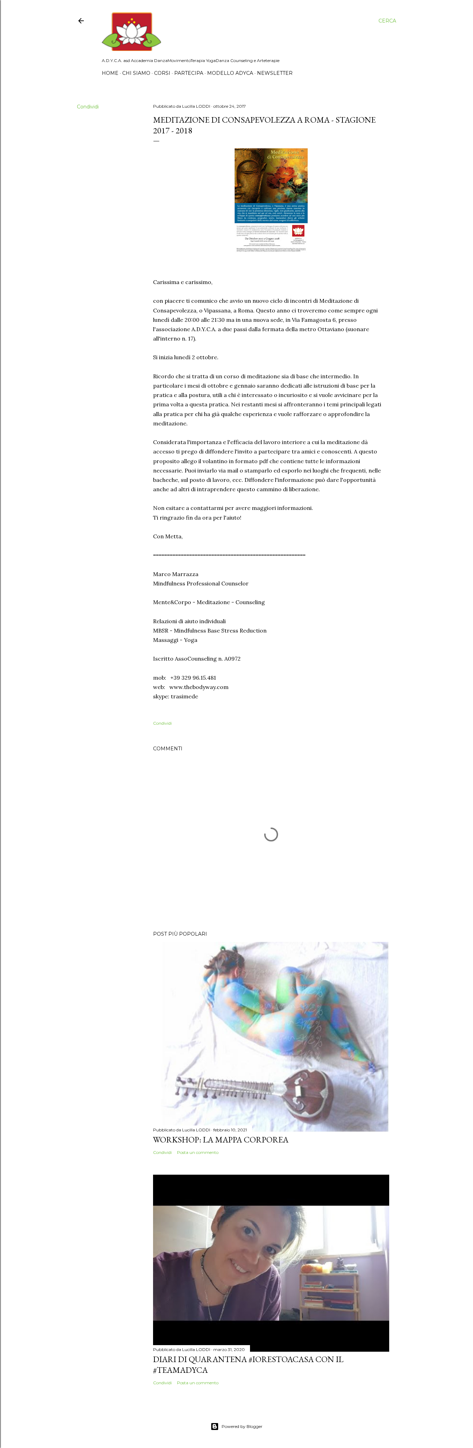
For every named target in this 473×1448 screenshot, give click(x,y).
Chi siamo (136, 73)
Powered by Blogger (242, 1426)
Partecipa (188, 73)
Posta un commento (197, 1152)
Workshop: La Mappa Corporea (220, 1139)
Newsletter (275, 73)
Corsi (162, 73)
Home (110, 73)
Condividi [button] (88, 107)
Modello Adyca (230, 73)
